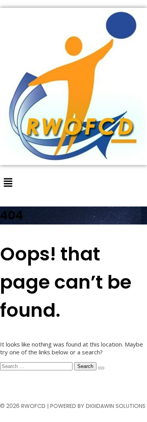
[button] (73, 182)
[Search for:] (37, 366)
